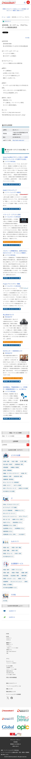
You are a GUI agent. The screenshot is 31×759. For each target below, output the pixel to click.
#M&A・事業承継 (7, 470)
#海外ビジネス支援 (23, 488)
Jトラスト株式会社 (10, 161)
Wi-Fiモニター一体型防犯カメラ (12, 351)
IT (11, 498)
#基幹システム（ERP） (17, 519)
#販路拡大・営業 (7, 476)
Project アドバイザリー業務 (11, 284)
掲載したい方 (9, 688)
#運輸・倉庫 (24, 572)
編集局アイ (8, 642)
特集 (7, 653)
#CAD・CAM (18, 553)
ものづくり (15, 541)
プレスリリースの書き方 (11, 663)
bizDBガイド (12, 611)
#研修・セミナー (7, 485)
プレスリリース (9, 661)
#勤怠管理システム (17, 522)
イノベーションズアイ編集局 (13, 192)
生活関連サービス (17, 564)
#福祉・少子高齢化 (7, 584)
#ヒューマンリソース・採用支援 (11, 482)
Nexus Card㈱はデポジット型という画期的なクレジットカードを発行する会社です (15, 159)
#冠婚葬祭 (5, 581)
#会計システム (6, 522)
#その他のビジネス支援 (8, 491)
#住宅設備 (5, 575)
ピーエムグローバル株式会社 (13, 217)
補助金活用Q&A (9, 671)
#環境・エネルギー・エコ (9, 578)
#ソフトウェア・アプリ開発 (9, 507)
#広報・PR (23, 473)
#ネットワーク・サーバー (9, 513)
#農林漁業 (23, 575)
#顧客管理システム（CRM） (10, 525)
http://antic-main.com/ (18, 140)
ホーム (3, 17)
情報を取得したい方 (11, 691)
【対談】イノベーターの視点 (12, 647)
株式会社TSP (8, 317)
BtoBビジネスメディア (10, 190)
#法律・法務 (6, 461)
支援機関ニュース (10, 667)
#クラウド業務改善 (7, 510)
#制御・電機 (6, 550)
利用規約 (15, 742)
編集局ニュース (9, 644)
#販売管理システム (7, 531)
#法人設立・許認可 (7, 464)
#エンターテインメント (16, 581)
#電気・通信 (6, 572)
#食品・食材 (6, 569)
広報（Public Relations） (11, 651)
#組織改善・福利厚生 (8, 479)
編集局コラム (9, 649)
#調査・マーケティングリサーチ (11, 473)
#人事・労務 (23, 461)
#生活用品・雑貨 (15, 575)
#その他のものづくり (8, 556)
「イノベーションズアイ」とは (13, 686)
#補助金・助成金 (15, 467)
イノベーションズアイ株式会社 (11, 750)
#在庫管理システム (19, 528)
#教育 (25, 581)
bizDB (8, 17)
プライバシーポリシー (15, 739)
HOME (7, 633)
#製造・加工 (6, 547)
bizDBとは (12, 617)
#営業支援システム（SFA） (9, 534)
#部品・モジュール (7, 553)
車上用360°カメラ (8, 315)
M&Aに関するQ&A (10, 672)
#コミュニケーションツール (9, 516)
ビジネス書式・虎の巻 (10, 674)
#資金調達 (5, 467)
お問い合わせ (15, 746)
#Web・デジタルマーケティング (11, 504)
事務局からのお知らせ (15, 744)
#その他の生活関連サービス (9, 587)
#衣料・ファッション (17, 569)
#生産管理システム (7, 528)
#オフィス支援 (17, 485)
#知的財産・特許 (19, 464)
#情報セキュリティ (19, 510)
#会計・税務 (15, 461)
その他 (13, 595)
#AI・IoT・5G (6, 519)
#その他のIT (22, 534)
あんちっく (8, 21)
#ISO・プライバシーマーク (9, 488)
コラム (7, 658)
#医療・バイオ (21, 578)
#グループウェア (23, 516)
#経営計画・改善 (18, 476)
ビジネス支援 (15, 455)
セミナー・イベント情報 (11, 669)
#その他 (27, 37)
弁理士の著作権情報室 (11, 677)
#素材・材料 (15, 550)
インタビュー (9, 646)
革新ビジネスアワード (11, 683)
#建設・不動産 (15, 572)
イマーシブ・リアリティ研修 (12, 214)
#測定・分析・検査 (16, 547)
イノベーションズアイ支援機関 (13, 694)
